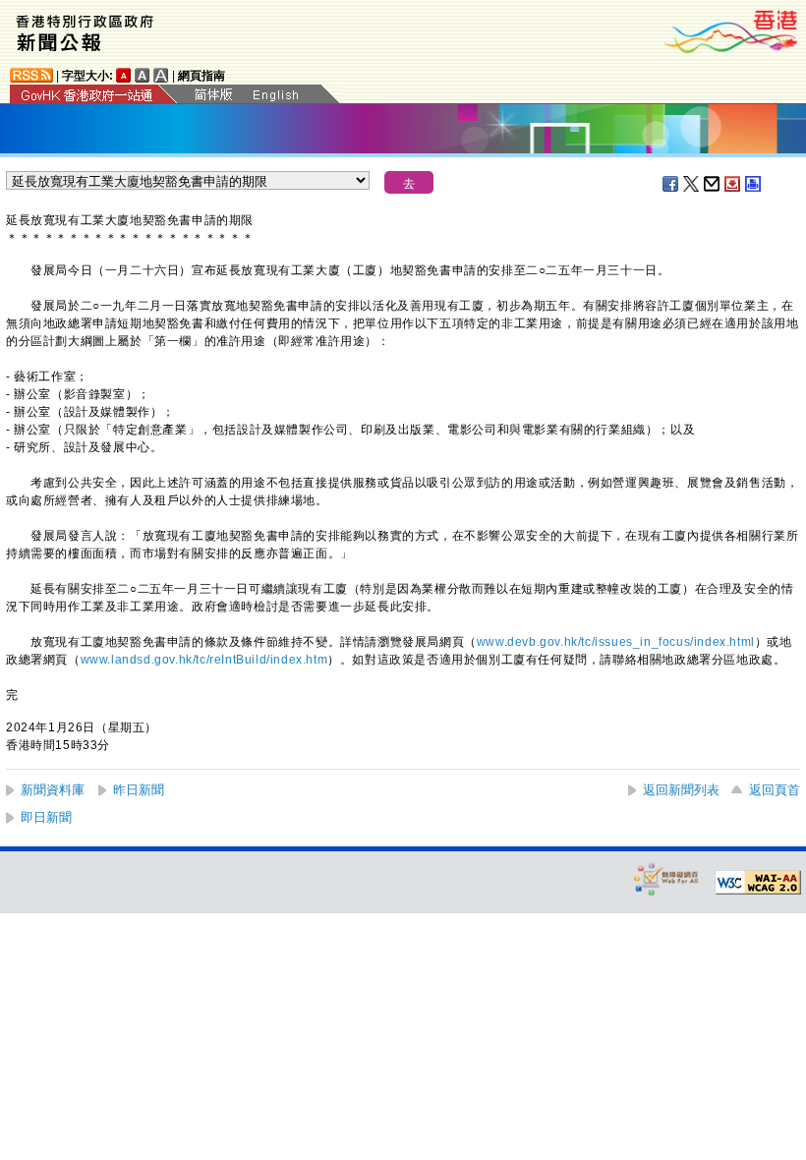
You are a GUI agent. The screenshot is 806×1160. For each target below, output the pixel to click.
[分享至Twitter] (692, 184)
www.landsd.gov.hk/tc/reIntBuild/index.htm (204, 660)
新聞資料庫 (53, 790)
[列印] (754, 184)
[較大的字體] (142, 75)
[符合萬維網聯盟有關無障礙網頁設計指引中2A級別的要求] (758, 883)
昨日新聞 (138, 790)
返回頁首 (774, 790)
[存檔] (733, 184)
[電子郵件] (712, 184)
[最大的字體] (161, 75)
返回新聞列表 (681, 790)
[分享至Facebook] (671, 184)
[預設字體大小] (124, 75)
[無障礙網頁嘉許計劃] (666, 878)
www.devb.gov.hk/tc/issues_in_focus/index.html (616, 642)
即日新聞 (46, 817)
